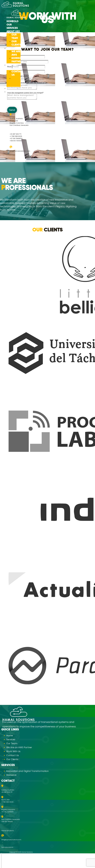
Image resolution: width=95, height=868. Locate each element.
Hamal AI (11, 775)
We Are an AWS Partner (19, 747)
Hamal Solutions (7, 831)
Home (9, 735)
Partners (12, 48)
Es (8, 92)
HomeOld (12, 21)
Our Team (11, 743)
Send (12, 110)
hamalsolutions (7, 847)
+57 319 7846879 (16, 138)
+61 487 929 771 (15, 134)
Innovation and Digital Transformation (27, 771)
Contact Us (12, 755)
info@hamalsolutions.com (20, 151)
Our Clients (12, 759)
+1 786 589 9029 (16, 136)
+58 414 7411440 (16, 141)
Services (10, 739)
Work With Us (15, 81)
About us (12, 31)
